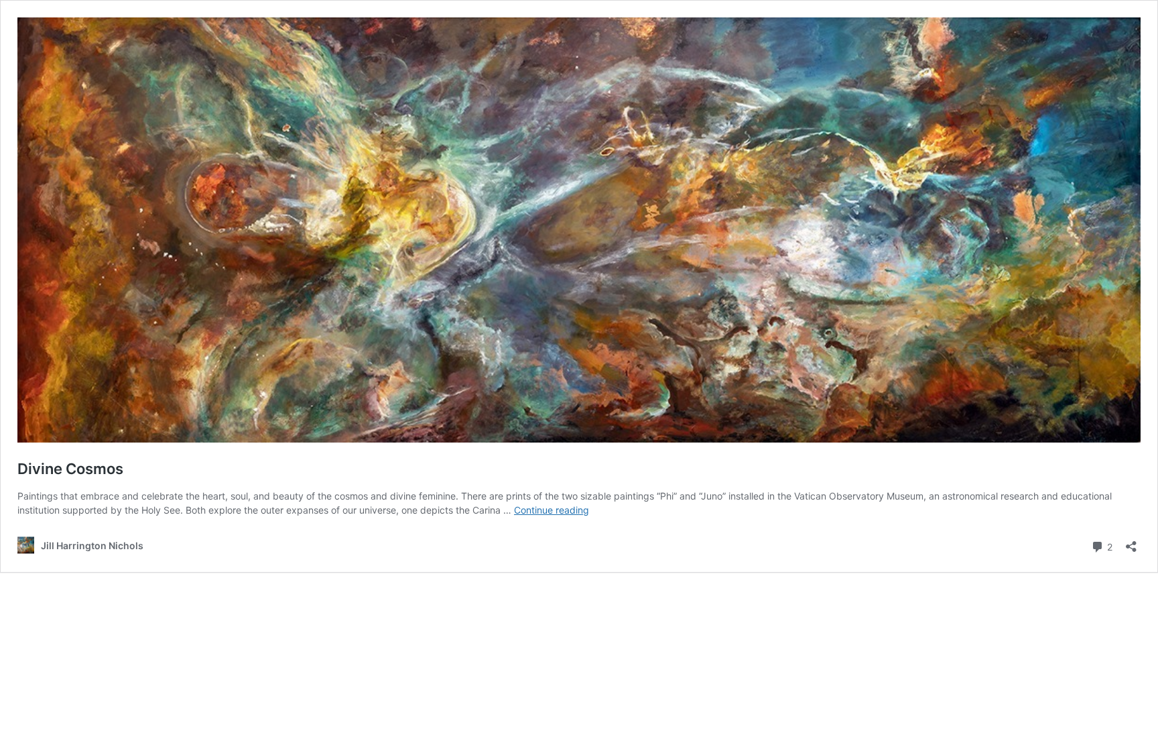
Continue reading (551, 510)
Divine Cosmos (70, 468)
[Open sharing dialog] (1131, 542)
